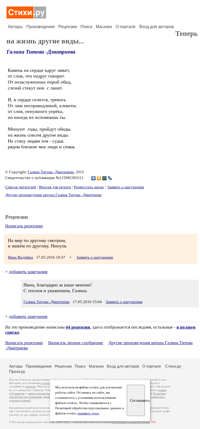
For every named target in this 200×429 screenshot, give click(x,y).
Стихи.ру (173, 366)
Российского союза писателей (130, 422)
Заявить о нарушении (125, 187)
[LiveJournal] (110, 178)
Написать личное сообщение (75, 342)
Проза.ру (17, 371)
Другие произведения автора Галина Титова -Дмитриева (53, 195)
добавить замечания (28, 271)
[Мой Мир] (104, 178)
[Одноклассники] (99, 178)
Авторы (15, 26)
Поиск (86, 26)
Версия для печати (55, 187)
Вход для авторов (156, 26)
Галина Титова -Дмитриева (41, 52)
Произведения (40, 26)
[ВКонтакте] (93, 178)
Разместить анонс (89, 187)
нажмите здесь (88, 413)
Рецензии (67, 26)
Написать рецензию (24, 225)
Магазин (104, 26)
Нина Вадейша (20, 257)
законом (30, 386)
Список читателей (20, 187)
